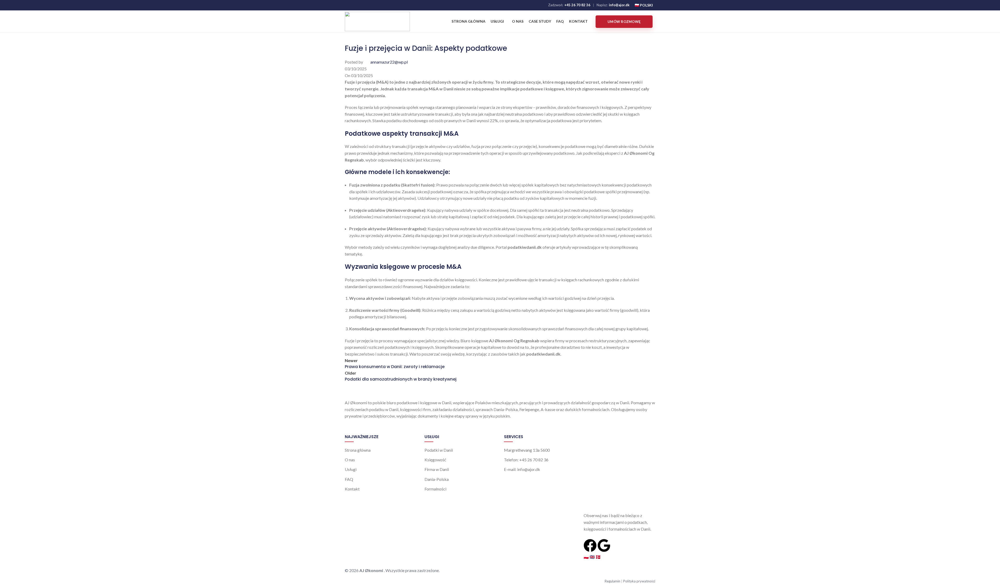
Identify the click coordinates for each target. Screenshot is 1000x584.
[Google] (603, 545)
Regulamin (613, 581)
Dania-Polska (436, 479)
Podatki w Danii (438, 450)
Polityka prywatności (639, 581)
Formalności (435, 488)
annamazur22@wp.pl (389, 61)
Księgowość (435, 459)
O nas (350, 459)
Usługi (351, 469)
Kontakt (352, 488)
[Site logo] (377, 20)
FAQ (349, 479)
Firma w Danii (436, 469)
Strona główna (358, 450)
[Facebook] (590, 545)
